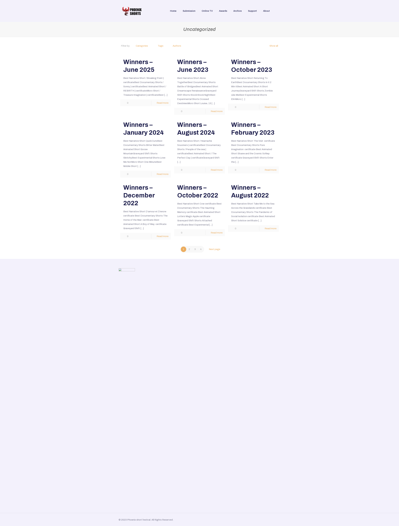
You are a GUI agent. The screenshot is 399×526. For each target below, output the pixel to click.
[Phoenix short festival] (132, 11)
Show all (273, 46)
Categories (142, 46)
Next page (214, 249)
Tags (160, 46)
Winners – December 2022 (139, 195)
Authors (177, 46)
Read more (162, 103)
